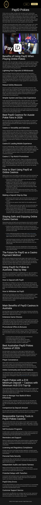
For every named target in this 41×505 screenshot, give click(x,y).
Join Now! (34, 4)
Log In (26, 4)
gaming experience (25, 375)
